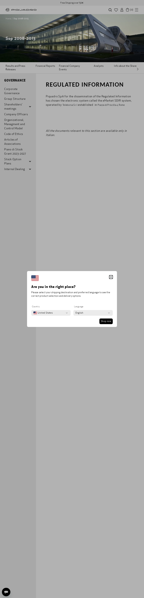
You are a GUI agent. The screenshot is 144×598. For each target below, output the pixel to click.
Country (36, 306)
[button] (111, 277)
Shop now (106, 321)
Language (78, 306)
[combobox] (43, 313)
